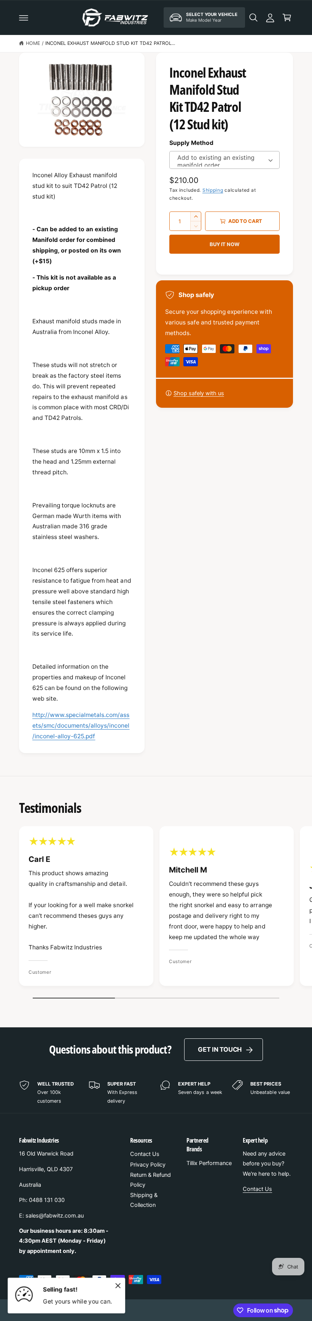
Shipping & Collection (144, 1200)
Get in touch (220, 1049)
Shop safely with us (199, 393)
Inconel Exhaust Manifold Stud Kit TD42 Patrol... (110, 43)
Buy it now (224, 244)
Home (33, 43)
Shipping (212, 190)
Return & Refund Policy (150, 1180)
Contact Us (144, 1154)
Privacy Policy (148, 1164)
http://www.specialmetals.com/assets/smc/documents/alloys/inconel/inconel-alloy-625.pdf (81, 725)
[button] (23, 17)
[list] (156, 908)
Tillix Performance (209, 1163)
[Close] (118, 1285)
